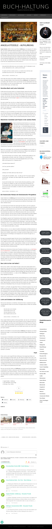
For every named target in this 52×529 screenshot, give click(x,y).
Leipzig (2, 429)
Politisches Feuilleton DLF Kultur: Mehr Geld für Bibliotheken (45, 241)
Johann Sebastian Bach (30, 427)
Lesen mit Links (43, 358)
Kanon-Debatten (22, 141)
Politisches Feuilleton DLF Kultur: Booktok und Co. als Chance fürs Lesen (45, 281)
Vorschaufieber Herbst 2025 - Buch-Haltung (17, 466)
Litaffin (41, 375)
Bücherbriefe (42, 384)
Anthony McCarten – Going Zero (29, 437)
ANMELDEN (45, 130)
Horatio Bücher (43, 380)
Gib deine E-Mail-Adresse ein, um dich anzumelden (45, 103)
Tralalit (41, 342)
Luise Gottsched (7, 429)
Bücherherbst (42, 378)
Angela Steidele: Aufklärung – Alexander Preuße (18, 493)
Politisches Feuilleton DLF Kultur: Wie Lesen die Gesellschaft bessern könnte (45, 261)
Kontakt (29, 15)
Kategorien (13, 15)
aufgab (17, 97)
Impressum (43, 15)
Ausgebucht (42, 387)
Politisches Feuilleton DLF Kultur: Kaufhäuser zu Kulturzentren (45, 271)
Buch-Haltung (26, 6)
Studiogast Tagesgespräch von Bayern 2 (45, 233)
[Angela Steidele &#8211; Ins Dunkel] (18, 419)
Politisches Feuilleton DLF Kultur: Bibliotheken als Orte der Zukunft (45, 301)
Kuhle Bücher (42, 393)
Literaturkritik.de (43, 329)
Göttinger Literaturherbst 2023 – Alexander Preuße (19, 505)
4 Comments (20, 429)
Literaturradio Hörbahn (44, 395)
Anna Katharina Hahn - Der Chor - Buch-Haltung (18, 480)
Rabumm (41, 391)
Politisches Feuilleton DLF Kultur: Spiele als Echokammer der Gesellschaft (45, 312)
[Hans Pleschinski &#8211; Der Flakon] (6, 419)
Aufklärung (23, 427)
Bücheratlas (42, 382)
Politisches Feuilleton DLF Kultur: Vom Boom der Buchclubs (45, 251)
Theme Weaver (40, 526)
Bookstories (42, 389)
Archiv (36, 15)
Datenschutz (4, 17)
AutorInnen (21, 15)
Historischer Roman (8, 427)
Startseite (4, 15)
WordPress (23, 526)
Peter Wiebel (42, 398)
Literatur (14, 427)
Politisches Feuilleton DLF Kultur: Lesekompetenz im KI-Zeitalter (45, 291)
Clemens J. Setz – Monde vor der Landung (10, 437)
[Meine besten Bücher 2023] (31, 419)
